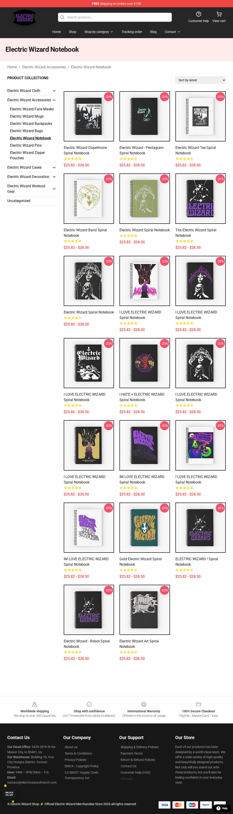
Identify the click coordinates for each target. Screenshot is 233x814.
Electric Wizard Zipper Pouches (27, 155)
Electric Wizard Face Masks (32, 109)
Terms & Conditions (78, 753)
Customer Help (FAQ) (135, 772)
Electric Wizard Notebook (91, 67)
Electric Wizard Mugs (27, 116)
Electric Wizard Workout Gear (26, 189)
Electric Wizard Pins (26, 145)
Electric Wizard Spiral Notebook (144, 230)
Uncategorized (18, 201)
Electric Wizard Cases (24, 167)
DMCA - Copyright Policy (82, 766)
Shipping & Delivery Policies (140, 747)
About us (71, 747)
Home (12, 67)
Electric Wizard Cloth (23, 91)
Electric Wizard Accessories (44, 67)
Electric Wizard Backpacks (31, 123)
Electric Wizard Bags (26, 131)
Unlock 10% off (9, 794)
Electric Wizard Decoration (28, 177)
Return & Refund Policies (138, 760)
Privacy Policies (75, 760)
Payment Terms (132, 753)
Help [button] (225, 808)
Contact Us (128, 766)
